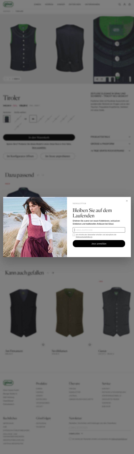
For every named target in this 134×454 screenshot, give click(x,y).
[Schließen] (127, 200)
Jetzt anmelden (98, 243)
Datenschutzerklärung (84, 237)
